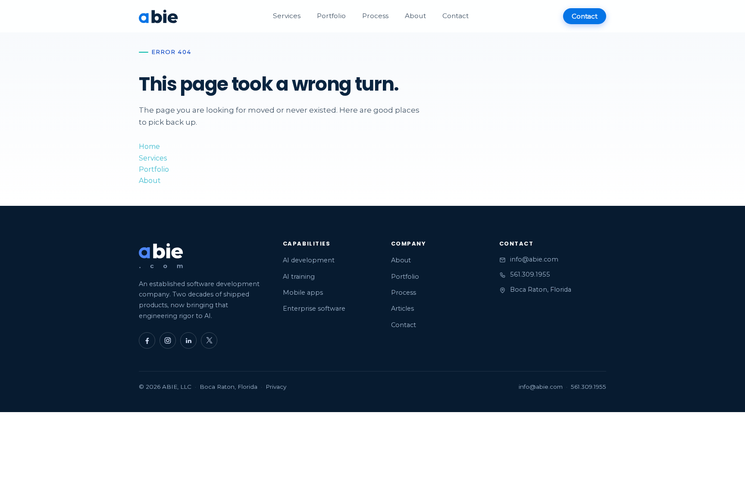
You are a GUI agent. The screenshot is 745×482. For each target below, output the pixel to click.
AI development (309, 260)
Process (375, 16)
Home (149, 146)
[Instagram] (168, 340)
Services (287, 16)
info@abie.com (534, 259)
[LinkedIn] (188, 340)
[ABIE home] (158, 16)
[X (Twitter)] (209, 340)
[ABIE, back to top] (161, 256)
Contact (455, 16)
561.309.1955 (530, 274)
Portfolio (331, 16)
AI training (299, 276)
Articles (402, 308)
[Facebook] (147, 340)
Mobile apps (303, 292)
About (415, 16)
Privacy (276, 386)
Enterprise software (314, 308)
